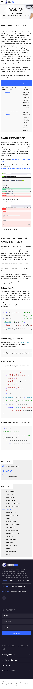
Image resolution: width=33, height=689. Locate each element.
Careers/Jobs (8, 670)
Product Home (11, 491)
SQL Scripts (10, 518)
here (16, 280)
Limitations (10, 542)
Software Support (10, 660)
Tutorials (9, 536)
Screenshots (10, 527)
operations (4, 282)
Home (11, 14)
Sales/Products (9, 655)
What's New (10, 494)
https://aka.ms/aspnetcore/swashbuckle (15, 168)
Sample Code (7, 92)
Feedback (6, 665)
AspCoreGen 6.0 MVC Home (12, 15)
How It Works (10, 497)
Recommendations (13, 545)
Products (19, 14)
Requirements (11, 539)
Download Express (12, 533)
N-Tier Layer (10, 500)
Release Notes (11, 551)
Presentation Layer (13, 506)
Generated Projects (13, 503)
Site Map (4, 684)
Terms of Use (20, 684)
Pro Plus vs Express (12, 530)
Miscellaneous (11, 521)
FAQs (8, 554)
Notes (8, 548)
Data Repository (12, 515)
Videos (12, 684)
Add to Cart (12, 476)
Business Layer (11, 512)
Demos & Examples (13, 524)
